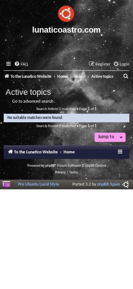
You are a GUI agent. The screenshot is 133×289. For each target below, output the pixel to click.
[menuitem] (21, 65)
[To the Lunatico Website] (66, 12)
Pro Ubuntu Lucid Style (38, 184)
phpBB (50, 166)
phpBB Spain (108, 184)
